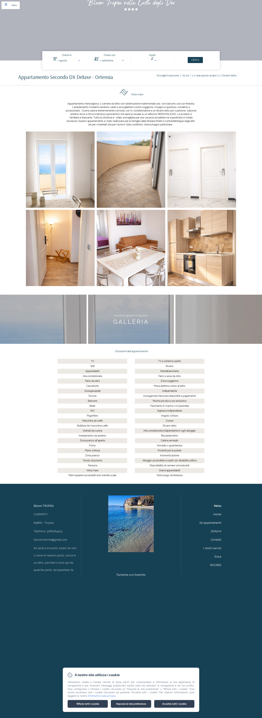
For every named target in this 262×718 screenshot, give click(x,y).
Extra (218, 556)
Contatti (216, 539)
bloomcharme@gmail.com (50, 539)
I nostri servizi (212, 548)
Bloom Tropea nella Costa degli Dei (131, 4)
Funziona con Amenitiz (131, 574)
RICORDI (215, 565)
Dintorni (216, 531)
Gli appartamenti (210, 522)
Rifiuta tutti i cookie (88, 703)
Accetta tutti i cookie (174, 703)
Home (217, 514)
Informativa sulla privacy (102, 695)
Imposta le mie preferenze (131, 703)
